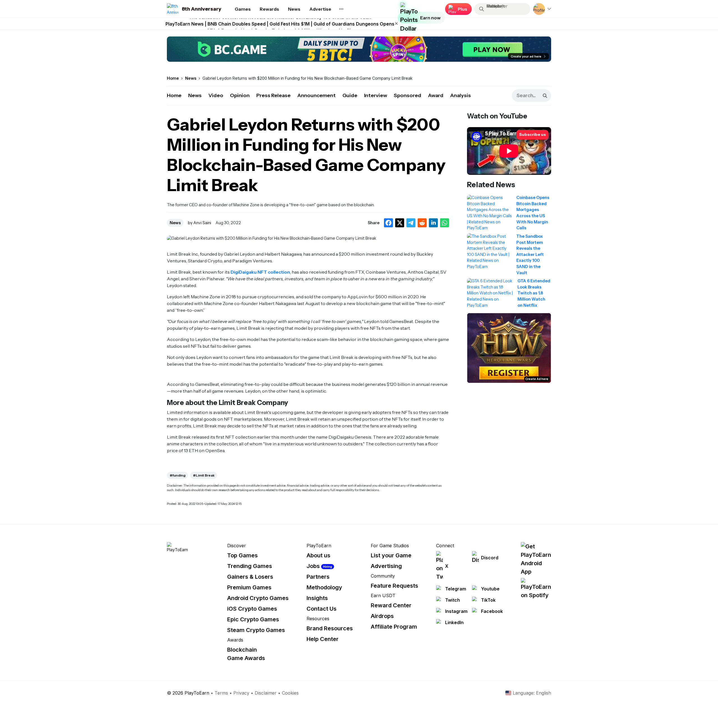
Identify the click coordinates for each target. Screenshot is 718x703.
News (195, 95)
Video (215, 95)
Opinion (240, 95)
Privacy (241, 693)
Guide (349, 95)
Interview (375, 95)
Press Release (273, 95)
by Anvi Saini (199, 222)
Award (435, 95)
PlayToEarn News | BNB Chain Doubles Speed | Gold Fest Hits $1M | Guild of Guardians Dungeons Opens (279, 24)
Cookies (290, 693)
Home (174, 95)
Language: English (532, 693)
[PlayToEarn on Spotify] (536, 588)
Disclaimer (266, 693)
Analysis (460, 95)
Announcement (316, 95)
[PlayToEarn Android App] (536, 559)
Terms (221, 693)
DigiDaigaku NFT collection (260, 272)
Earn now (430, 17)
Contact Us (322, 608)
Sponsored (407, 95)
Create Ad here (536, 379)
